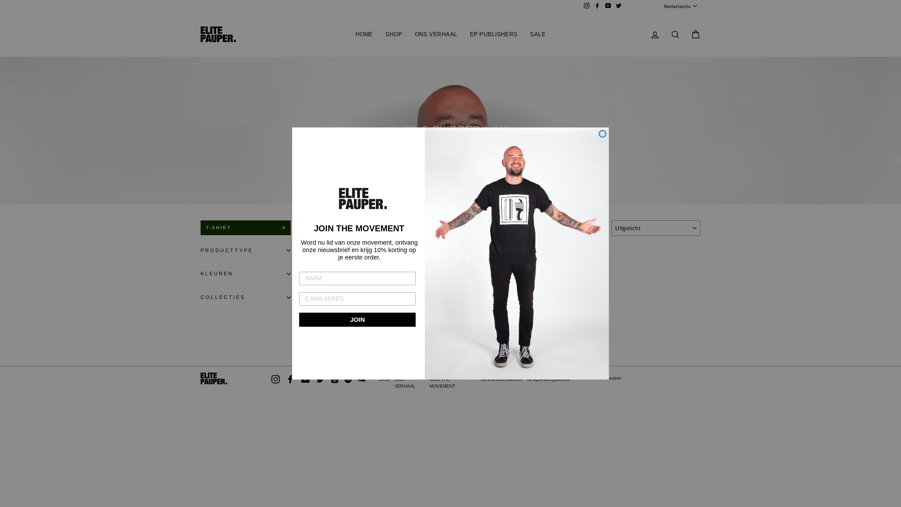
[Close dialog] (602, 133)
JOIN (357, 319)
